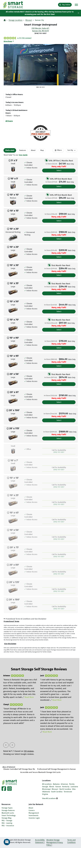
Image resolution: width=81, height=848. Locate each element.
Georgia (45, 787)
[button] (40, 64)
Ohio (74, 789)
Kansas (58, 787)
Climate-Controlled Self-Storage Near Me (19, 769)
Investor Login (34, 818)
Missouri (28, 20)
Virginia (45, 794)
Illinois (51, 787)
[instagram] (9, 790)
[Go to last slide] (5, 64)
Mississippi (46, 789)
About (31, 808)
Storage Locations (15, 20)
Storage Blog (6, 818)
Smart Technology (9, 815)
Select (59, 170)
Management (34, 813)
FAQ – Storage (7, 821)
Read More (29, 697)
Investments (33, 815)
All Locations (47, 784)
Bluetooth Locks (8, 813)
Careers (32, 810)
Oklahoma (46, 792)
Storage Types (7, 808)
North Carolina (65, 789)
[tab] (37, 87)
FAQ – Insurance (8, 826)
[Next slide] (75, 64)
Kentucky (65, 787)
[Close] (78, 13)
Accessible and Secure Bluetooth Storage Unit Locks (40, 772)
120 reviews (29, 751)
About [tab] (33, 150)
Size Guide (23, 155)
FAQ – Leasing (7, 823)
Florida (71, 784)
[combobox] (71, 150)
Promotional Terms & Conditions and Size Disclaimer (25, 619)
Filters (59, 150)
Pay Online (66, 5)
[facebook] (4, 790)
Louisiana (74, 787)
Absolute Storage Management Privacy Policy (54, 842)
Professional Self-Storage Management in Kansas (56, 769)
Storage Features (8, 810)
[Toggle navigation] (76, 5)
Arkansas (64, 784)
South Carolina (56, 792)
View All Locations (49, 798)
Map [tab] (42, 150)
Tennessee (68, 792)
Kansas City (39, 20)
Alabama (56, 784)
